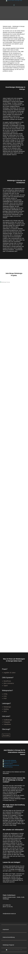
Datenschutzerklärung (9, 937)
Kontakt (6, 735)
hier (15, 800)
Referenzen (15, 871)
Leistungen (6, 869)
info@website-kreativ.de (9, 913)
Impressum (6, 929)
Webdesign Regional (8, 945)
